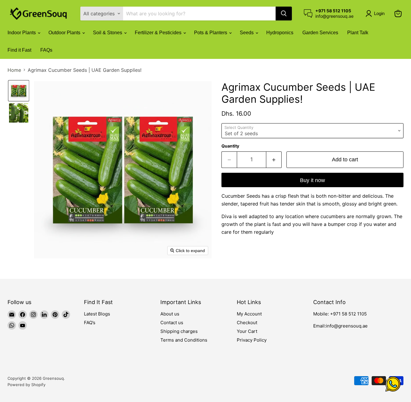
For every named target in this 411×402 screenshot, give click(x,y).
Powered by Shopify (26, 384)
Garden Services (320, 32)
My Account (249, 314)
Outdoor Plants (65, 32)
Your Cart (247, 331)
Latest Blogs (97, 314)
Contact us (171, 322)
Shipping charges (179, 331)
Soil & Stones (108, 32)
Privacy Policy (252, 340)
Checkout (247, 322)
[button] (376, 13)
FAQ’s (89, 322)
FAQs (46, 50)
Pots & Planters (211, 32)
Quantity (230, 146)
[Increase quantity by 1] (274, 159)
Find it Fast (19, 50)
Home (14, 70)
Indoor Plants (22, 32)
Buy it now (312, 180)
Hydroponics (279, 32)
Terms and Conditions (183, 340)
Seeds (247, 32)
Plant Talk (357, 32)
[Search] (284, 13)
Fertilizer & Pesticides (159, 32)
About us (169, 314)
